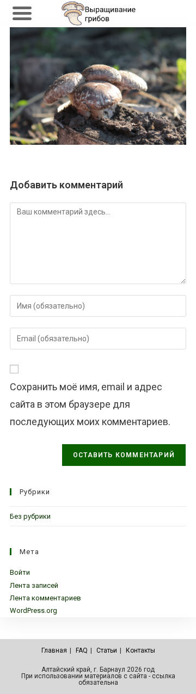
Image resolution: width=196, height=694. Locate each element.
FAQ (82, 650)
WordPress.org (33, 610)
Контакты (140, 650)
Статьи (106, 650)
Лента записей (34, 585)
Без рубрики (30, 516)
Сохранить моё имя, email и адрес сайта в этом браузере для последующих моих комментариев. (90, 404)
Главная (54, 650)
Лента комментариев (45, 598)
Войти (20, 572)
